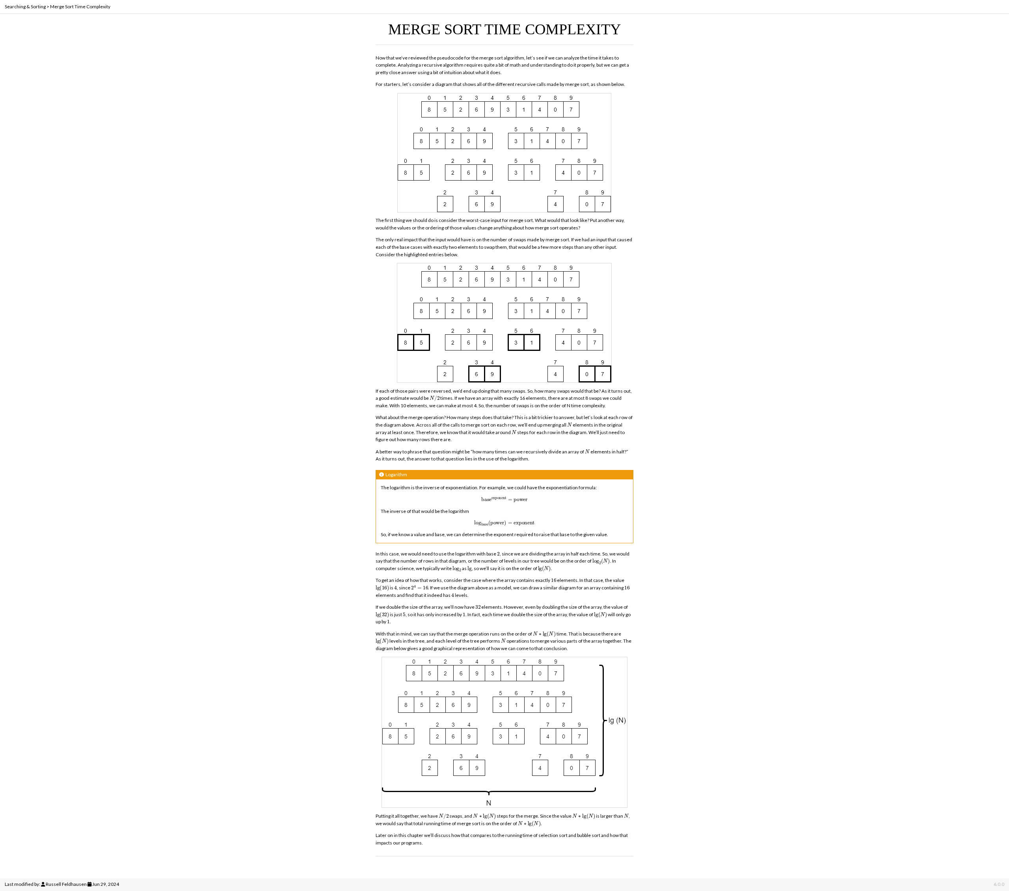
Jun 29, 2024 (105, 884)
